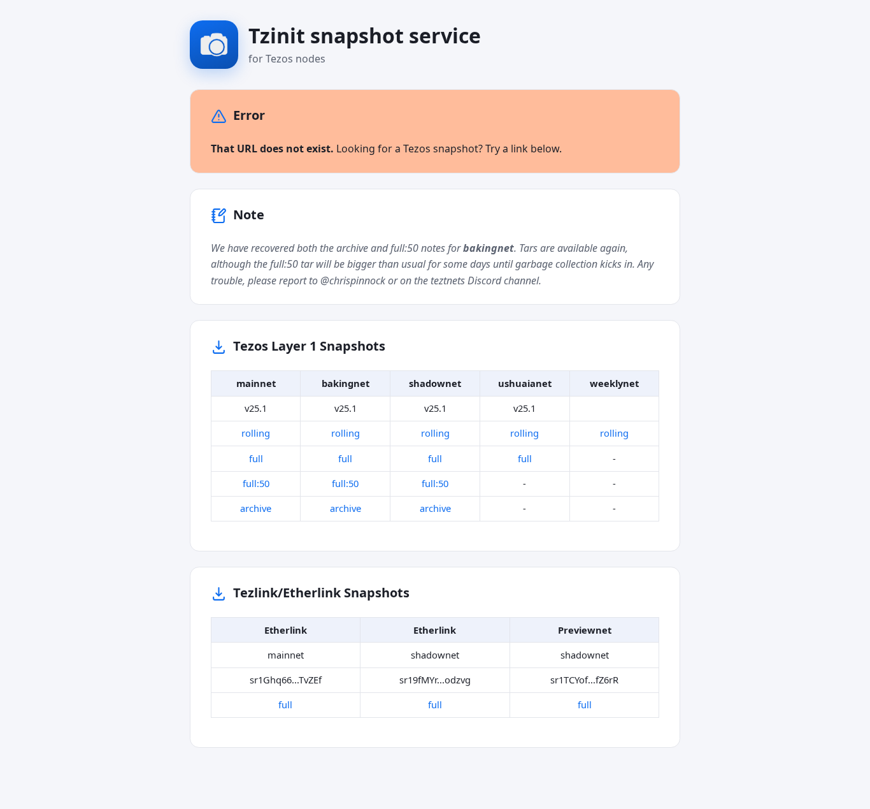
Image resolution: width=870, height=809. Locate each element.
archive (255, 508)
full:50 (256, 483)
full (256, 458)
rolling (255, 432)
